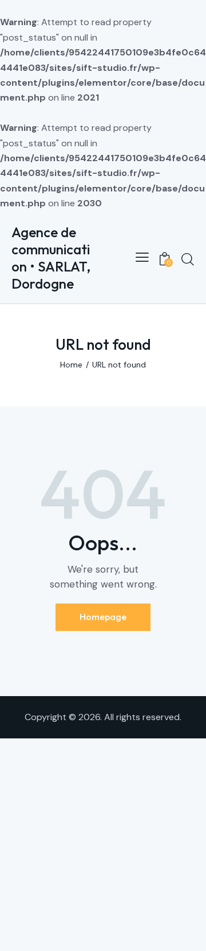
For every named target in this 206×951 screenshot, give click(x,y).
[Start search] (187, 258)
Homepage (103, 616)
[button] (142, 257)
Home (71, 364)
